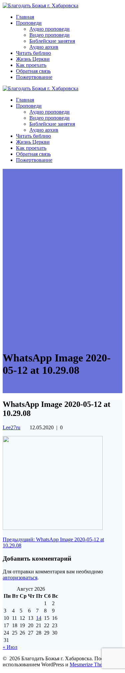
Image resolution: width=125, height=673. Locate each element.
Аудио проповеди (49, 29)
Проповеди (29, 23)
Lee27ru (11, 427)
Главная (25, 17)
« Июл (10, 647)
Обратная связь (33, 71)
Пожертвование (34, 77)
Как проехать (31, 65)
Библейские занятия (52, 41)
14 (38, 618)
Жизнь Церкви (33, 59)
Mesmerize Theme (89, 664)
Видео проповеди (49, 35)
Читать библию (33, 53)
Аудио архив (43, 47)
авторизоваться (20, 577)
